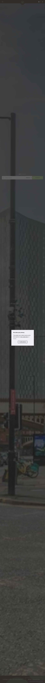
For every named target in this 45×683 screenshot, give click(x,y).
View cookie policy (24, 336)
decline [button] (14, 338)
